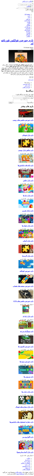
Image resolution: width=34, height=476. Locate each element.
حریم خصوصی (26, 466)
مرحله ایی (27, 27)
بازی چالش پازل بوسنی (25, 150)
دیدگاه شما (30, 102)
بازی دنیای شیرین (27, 211)
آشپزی (28, 33)
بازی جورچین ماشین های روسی (23, 120)
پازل (29, 17)
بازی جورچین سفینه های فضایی (23, 286)
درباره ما (27, 460)
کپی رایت (27, 464)
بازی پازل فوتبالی (27, 135)
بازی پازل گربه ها (27, 256)
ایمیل (32, 98)
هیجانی (28, 25)
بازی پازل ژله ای (28, 316)
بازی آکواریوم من (27, 437)
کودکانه (28, 34)
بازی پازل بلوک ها (27, 226)
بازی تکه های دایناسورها (25, 165)
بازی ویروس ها (28, 377)
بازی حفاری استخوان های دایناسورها (21, 422)
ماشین (28, 36)
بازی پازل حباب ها (27, 392)
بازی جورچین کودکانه (26, 271)
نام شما (31, 96)
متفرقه (28, 31)
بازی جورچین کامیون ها (25, 346)
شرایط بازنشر (20, 474)
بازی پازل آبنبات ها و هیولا (25, 452)
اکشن (28, 23)
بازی (29, 16)
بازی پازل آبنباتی (28, 241)
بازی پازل (30, 79)
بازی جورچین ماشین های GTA (23, 301)
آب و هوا (28, 468)
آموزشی (28, 28)
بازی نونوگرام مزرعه (26, 331)
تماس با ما (27, 461)
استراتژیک (27, 30)
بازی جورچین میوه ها (26, 361)
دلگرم (28, 458)
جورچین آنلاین (26, 87)
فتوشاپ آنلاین (26, 469)
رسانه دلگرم (18, 472)
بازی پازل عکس (28, 180)
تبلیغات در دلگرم (25, 463)
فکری (28, 22)
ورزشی (28, 19)
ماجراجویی (27, 20)
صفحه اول (27, 14)
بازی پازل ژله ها (28, 195)
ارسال (10, 102)
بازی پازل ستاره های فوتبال (24, 407)
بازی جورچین (26, 84)
